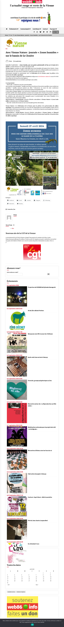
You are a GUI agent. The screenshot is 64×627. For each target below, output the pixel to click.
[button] (54, 32)
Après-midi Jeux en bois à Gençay (38, 357)
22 (43, 579)
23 (50, 579)
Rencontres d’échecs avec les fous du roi (40, 450)
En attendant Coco (33, 544)
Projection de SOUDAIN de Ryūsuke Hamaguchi (42, 287)
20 (29, 579)
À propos (52, 29)
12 (21, 577)
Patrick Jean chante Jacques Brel (38, 520)
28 (36, 580)
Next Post (9, 225)
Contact (45, 29)
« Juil (8, 584)
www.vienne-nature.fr (44, 76)
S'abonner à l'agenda (21, 591)
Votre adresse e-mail (12, 272)
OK (32, 624)
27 (29, 580)
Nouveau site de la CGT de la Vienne (21, 233)
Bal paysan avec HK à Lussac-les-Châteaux (40, 334)
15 (43, 577)
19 (21, 579)
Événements (13, 29)
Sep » (37, 584)
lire (7, 48)
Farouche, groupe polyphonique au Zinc (40, 380)
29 (43, 580)
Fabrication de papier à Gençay (37, 474)
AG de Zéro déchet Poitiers (36, 310)
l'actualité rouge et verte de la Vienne (32, 5)
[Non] (62, 623)
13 (29, 577)
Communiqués (24, 29)
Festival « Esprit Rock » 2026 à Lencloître (40, 497)
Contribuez (36, 29)
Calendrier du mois (11, 591)
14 (36, 577)
